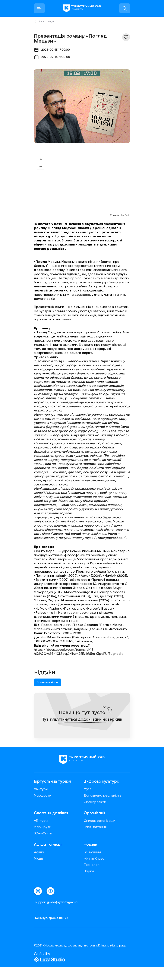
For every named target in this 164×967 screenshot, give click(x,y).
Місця (38, 859)
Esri (126, 215)
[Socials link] (38, 891)
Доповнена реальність (102, 795)
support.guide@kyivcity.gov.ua (56, 902)
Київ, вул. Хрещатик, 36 (51, 918)
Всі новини (92, 852)
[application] (82, 185)
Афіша (39, 852)
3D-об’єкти (43, 833)
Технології (92, 865)
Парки (89, 871)
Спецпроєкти (95, 802)
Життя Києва (94, 859)
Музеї (88, 789)
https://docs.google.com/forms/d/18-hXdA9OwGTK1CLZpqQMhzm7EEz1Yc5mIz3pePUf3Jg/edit (78, 652)
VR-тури (41, 789)
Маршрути (42, 795)
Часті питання (95, 827)
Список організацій (99, 821)
